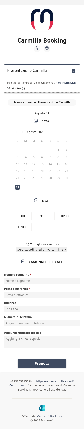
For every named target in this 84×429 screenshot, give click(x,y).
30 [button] (66, 178)
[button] (16, 132)
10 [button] (17, 164)
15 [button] (58, 164)
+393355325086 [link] (21, 381)
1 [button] (58, 150)
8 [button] (58, 157)
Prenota (42, 363)
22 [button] (58, 171)
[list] (42, 79)
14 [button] (50, 164)
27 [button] (42, 178)
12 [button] (33, 164)
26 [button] (33, 178)
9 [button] (66, 157)
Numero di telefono (18, 317)
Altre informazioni (66, 82)
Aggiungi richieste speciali (22, 333)
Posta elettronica (16, 289)
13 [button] (42, 164)
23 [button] (66, 171)
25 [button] (25, 178)
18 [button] (25, 171)
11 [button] (25, 164)
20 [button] (42, 171)
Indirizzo (10, 303)
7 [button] (50, 157)
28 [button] (50, 178)
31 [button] (17, 187)
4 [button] (26, 157)
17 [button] (17, 171)
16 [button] (66, 164)
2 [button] (66, 150)
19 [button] (33, 171)
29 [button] (58, 178)
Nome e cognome (16, 275)
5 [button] (34, 157)
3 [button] (17, 157)
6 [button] (42, 157)
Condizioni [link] (16, 385)
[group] (42, 222)
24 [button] (17, 178)
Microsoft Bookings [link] (49, 416)
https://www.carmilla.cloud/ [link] (55, 381)
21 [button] (50, 171)
